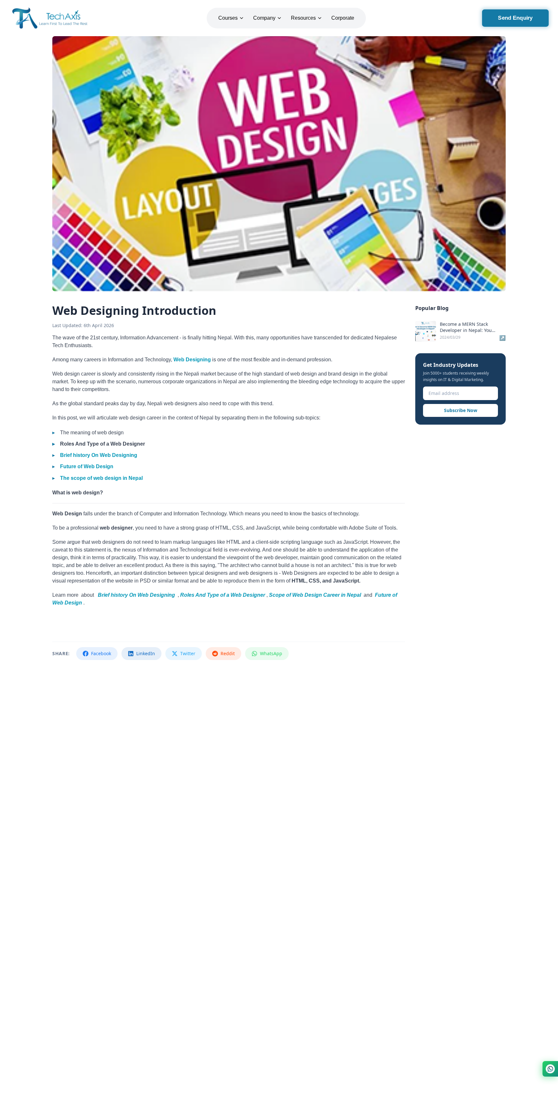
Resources (303, 18)
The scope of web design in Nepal (101, 478)
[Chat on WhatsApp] (550, 1069)
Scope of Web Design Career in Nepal (315, 595)
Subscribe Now (460, 410)
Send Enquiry (515, 18)
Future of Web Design (86, 466)
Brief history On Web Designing (98, 455)
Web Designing (192, 359)
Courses (228, 18)
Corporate (342, 18)
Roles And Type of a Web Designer (222, 595)
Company (264, 18)
